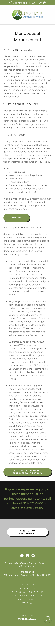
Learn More (16, 218)
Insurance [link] (27, 584)
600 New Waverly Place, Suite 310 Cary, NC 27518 (27, 575)
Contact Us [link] (27, 588)
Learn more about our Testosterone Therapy (27, 471)
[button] (7, 15)
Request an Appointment (27, 532)
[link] (27, 15)
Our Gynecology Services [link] (27, 595)
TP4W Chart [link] (27, 603)
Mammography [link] (27, 599)
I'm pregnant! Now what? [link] (27, 592)
